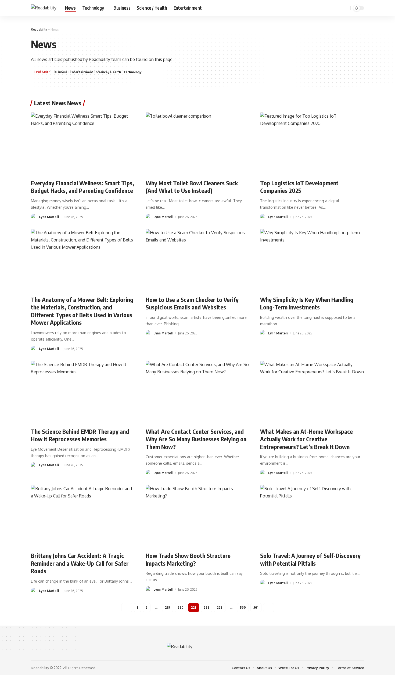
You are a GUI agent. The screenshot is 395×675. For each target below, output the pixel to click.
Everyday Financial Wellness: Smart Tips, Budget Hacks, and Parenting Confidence (82, 186)
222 (206, 607)
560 (243, 607)
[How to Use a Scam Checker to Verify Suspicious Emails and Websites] (198, 260)
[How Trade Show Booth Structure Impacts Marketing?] (198, 516)
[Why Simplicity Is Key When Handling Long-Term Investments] (312, 260)
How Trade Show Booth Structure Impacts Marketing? (188, 559)
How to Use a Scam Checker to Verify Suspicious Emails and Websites (192, 303)
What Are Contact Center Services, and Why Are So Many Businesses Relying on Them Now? (196, 439)
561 (255, 607)
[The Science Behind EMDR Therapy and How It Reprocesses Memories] (83, 392)
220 (181, 607)
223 (219, 607)
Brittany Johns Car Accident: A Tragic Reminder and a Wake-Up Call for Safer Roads (79, 563)
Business (60, 72)
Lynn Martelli (49, 217)
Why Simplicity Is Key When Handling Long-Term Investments (306, 303)
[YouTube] (332, 8)
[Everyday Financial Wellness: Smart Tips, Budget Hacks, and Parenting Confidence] (83, 144)
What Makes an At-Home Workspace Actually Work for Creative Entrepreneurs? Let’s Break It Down (306, 439)
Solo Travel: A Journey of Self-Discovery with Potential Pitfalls (310, 559)
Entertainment (81, 72)
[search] (345, 8)
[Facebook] (320, 8)
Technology (132, 72)
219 (167, 607)
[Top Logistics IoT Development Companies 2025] (312, 144)
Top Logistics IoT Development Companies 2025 (299, 186)
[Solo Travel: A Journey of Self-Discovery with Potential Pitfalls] (312, 516)
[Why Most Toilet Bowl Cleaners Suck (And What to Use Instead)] (198, 144)
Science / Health (108, 72)
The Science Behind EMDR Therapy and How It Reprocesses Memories (80, 435)
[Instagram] (338, 8)
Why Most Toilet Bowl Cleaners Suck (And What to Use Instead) (192, 186)
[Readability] (43, 8)
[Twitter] (326, 8)
